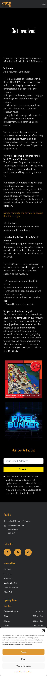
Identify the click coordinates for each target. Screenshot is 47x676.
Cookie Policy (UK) (10, 583)
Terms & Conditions (11, 588)
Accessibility (8, 578)
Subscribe (23, 469)
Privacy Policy (27, 672)
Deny (23, 659)
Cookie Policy (18, 672)
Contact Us (8, 574)
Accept (23, 652)
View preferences (23, 666)
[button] (43, 630)
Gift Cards (7, 569)
